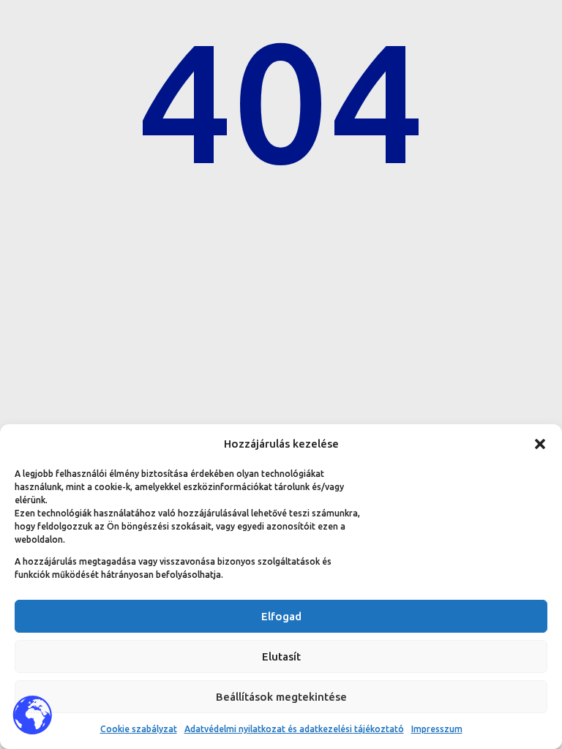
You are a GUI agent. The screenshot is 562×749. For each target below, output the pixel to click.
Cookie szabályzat (138, 729)
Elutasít (281, 656)
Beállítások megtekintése (281, 696)
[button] (540, 444)
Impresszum (436, 729)
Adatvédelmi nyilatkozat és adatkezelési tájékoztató (294, 729)
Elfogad (281, 616)
